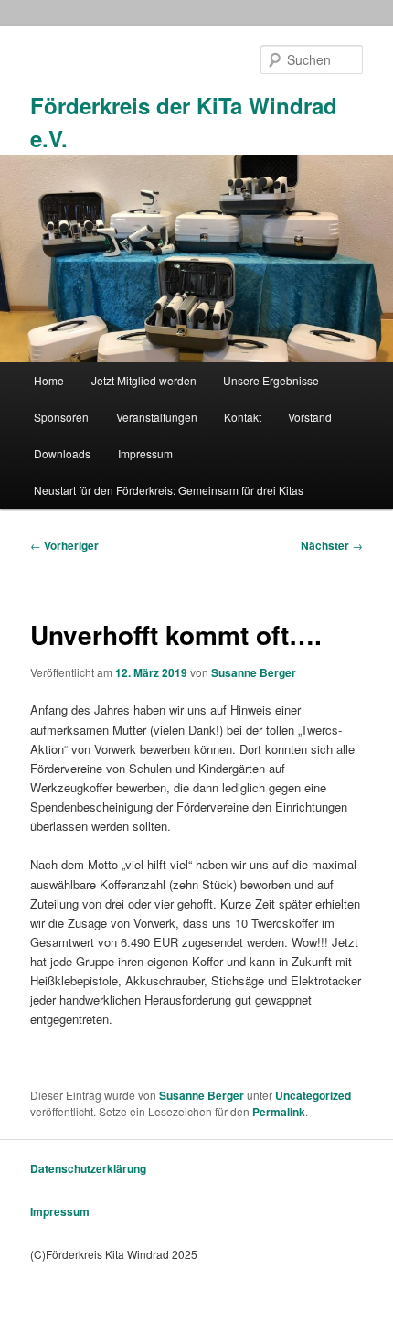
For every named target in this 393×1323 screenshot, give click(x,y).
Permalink (278, 1111)
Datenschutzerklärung (88, 1168)
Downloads (62, 453)
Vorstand (310, 417)
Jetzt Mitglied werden (143, 380)
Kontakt (242, 417)
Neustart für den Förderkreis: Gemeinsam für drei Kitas (168, 490)
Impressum (145, 453)
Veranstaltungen (156, 417)
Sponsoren (61, 417)
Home (49, 380)
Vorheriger (64, 545)
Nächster (332, 545)
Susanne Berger (253, 672)
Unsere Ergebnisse (271, 380)
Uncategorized (313, 1095)
